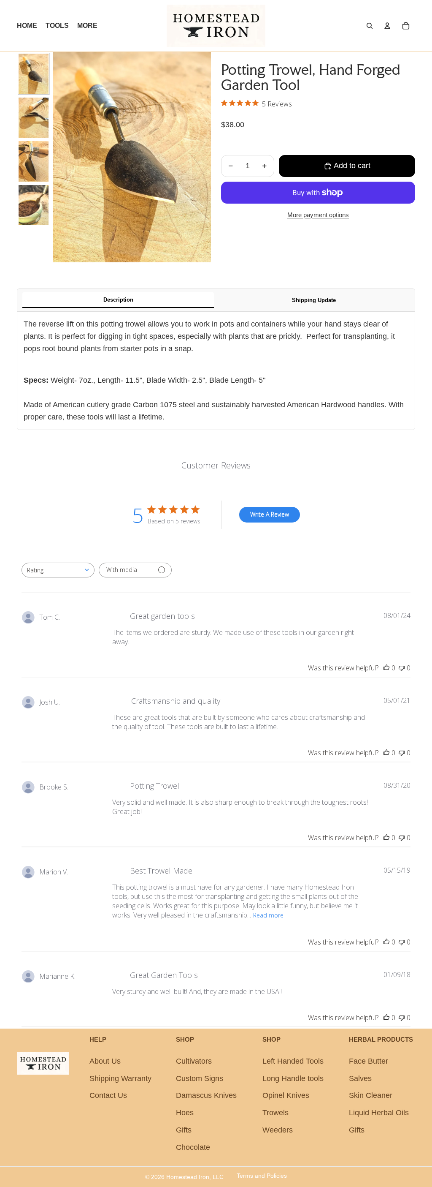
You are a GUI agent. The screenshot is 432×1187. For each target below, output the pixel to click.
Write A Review (269, 514)
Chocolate (193, 1147)
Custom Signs (199, 1078)
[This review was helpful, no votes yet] (386, 667)
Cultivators (194, 1061)
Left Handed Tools (293, 1061)
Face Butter (368, 1061)
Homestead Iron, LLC (195, 1176)
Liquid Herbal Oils (379, 1112)
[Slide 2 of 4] (34, 118)
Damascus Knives (206, 1095)
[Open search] (369, 25)
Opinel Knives (285, 1095)
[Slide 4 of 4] (34, 205)
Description (118, 300)
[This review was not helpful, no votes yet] (402, 667)
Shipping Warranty (120, 1078)
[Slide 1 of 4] (34, 74)
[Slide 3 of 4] (34, 161)
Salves (360, 1078)
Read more (268, 915)
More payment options (318, 214)
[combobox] (58, 570)
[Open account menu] (387, 25)
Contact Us (108, 1095)
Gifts (184, 1130)
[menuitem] (87, 26)
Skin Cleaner (370, 1095)
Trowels (275, 1112)
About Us (105, 1061)
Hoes (185, 1112)
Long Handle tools (293, 1078)
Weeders (277, 1130)
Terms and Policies (262, 1175)
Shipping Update (314, 300)
